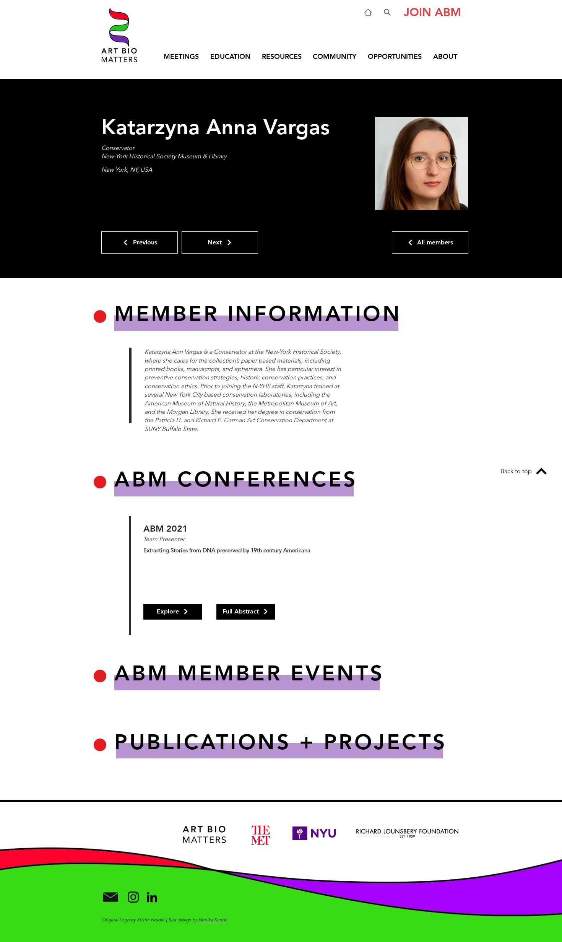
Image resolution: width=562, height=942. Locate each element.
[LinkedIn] (152, 897)
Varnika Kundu (212, 919)
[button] (429, 12)
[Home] (368, 12)
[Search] (387, 12)
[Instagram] (133, 897)
